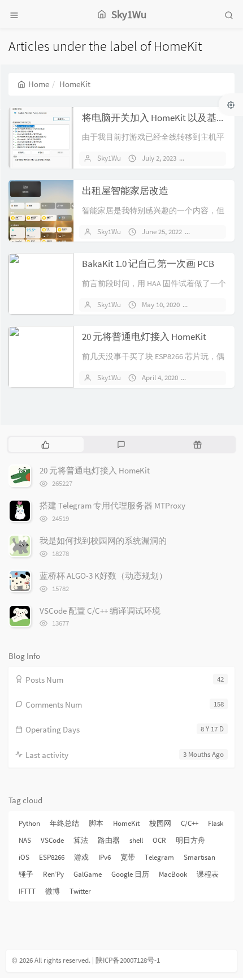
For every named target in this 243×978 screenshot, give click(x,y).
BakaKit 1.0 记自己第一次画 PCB (148, 263)
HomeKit (126, 823)
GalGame (87, 874)
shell (136, 840)
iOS (24, 857)
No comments (218, 158)
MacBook (173, 874)
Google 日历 (130, 874)
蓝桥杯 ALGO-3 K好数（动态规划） (103, 575)
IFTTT (27, 891)
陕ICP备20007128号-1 (128, 960)
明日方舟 (190, 840)
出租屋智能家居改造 (125, 190)
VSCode (52, 840)
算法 (80, 840)
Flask (215, 823)
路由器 (109, 840)
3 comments (217, 304)
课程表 (208, 874)
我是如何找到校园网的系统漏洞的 (103, 540)
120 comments (219, 377)
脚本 (96, 823)
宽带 (127, 857)
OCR (159, 840)
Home (38, 84)
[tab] (45, 444)
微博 (52, 891)
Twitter (80, 891)
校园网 (160, 823)
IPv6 (104, 857)
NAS (25, 840)
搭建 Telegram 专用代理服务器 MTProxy (112, 505)
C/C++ (189, 823)
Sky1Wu (109, 158)
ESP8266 (51, 857)
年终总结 (64, 823)
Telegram (159, 857)
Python (29, 823)
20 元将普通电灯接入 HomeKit (144, 336)
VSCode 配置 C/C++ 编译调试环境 (100, 610)
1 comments (219, 231)
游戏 (81, 857)
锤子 (26, 874)
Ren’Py (53, 874)
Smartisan (199, 857)
